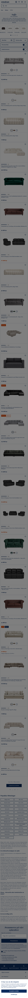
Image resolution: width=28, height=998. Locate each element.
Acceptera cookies (14, 991)
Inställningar (14, 994)
